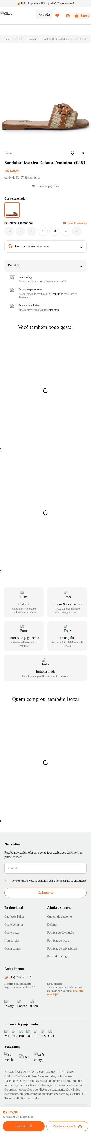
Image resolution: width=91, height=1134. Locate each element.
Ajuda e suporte (59, 907)
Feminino (19, 39)
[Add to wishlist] (72, 153)
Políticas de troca (58, 940)
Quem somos (12, 948)
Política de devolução (60, 932)
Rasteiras (33, 39)
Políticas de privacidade (62, 948)
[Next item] (79, 562)
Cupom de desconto (59, 916)
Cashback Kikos (14, 916)
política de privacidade (74, 880)
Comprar (21, 1126)
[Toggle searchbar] (48, 14)
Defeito (52, 924)
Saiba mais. (53, 309)
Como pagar (12, 932)
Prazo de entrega (57, 956)
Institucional (13, 907)
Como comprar (13, 924)
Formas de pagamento (47, 186)
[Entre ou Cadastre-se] (62, 16)
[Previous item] (11, 562)
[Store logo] (16, 16)
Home (7, 39)
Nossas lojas (11, 940)
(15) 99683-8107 (20, 977)
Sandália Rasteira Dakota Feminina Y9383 (65, 39)
